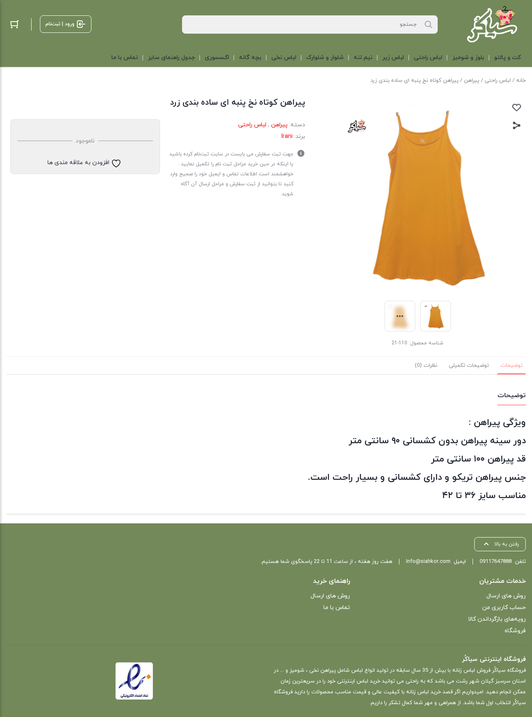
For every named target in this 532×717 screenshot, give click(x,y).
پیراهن (471, 80)
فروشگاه (515, 631)
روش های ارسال (506, 596)
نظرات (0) (426, 365)
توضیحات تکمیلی (469, 365)
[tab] (511, 365)
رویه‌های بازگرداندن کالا (497, 619)
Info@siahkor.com (428, 561)
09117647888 (496, 561)
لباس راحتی (498, 80)
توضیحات (511, 365)
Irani (287, 136)
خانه (521, 80)
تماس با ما (336, 607)
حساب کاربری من (504, 607)
